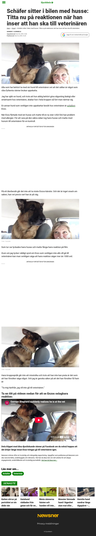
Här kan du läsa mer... (49, 460)
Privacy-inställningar (48, 523)
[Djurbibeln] (47, 2)
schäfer (6, 473)
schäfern (71, 105)
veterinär (18, 473)
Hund (13, 28)
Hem (8, 28)
